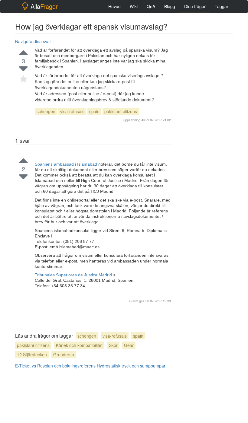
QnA (151, 6)
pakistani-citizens (120, 111)
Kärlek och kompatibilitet (79, 345)
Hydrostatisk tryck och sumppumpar (131, 366)
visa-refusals (72, 111)
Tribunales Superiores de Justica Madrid (74, 274)
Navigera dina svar (33, 41)
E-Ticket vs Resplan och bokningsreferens (55, 366)
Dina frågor (195, 6)
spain (94, 111)
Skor (113, 345)
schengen (46, 111)
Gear (129, 345)
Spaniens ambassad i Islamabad (66, 164)
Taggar (221, 6)
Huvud (114, 6)
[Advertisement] (213, 67)
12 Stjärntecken (32, 354)
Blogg (169, 6)
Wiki (134, 6)
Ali (143, 119)
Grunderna (63, 354)
